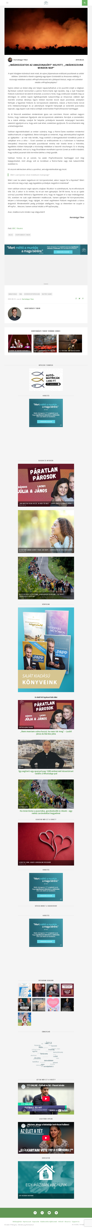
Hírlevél (60, 1222)
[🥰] (53, 1004)
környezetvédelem (32, 294)
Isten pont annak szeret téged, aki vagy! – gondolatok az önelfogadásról (45, 550)
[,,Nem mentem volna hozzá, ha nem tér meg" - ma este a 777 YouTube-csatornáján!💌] (53, 990)
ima (20, 294)
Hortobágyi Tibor (20, 60)
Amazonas (13, 294)
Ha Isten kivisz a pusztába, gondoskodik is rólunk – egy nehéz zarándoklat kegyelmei (41, 595)
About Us (68, 1222)
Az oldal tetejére (79, 1224)
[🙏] (24, 1019)
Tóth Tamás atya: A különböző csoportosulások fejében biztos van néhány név (45, 351)
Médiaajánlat (17, 1222)
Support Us (75, 1222)
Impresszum (27, 1222)
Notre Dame (47, 294)
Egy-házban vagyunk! (26, 1196)
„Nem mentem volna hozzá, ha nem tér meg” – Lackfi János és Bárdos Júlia (45, 503)
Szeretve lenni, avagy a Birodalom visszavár (35, 862)
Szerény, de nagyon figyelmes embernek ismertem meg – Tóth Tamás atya (20, 351)
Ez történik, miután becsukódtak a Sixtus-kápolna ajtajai (70, 351)
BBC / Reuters (17, 228)
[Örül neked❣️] (38, 1004)
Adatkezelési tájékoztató (48, 1222)
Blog (11, 235)
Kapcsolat (35, 1222)
